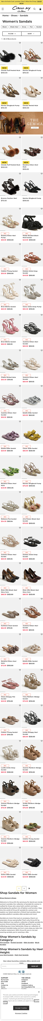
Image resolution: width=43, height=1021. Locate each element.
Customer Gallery (27, 985)
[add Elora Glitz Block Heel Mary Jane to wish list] (20, 563)
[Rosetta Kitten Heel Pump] (10, 220)
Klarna (3, 987)
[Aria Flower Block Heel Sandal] (32, 503)
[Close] (39, 992)
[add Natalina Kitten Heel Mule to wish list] (41, 137)
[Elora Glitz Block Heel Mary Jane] (10, 574)
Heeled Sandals (16, 942)
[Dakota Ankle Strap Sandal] (32, 255)
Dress (24, 27)
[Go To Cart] (40, 9)
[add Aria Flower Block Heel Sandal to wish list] (41, 492)
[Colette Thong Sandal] (10, 255)
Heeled (39, 27)
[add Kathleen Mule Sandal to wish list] (20, 598)
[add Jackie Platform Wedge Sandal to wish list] (41, 776)
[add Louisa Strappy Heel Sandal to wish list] (41, 705)
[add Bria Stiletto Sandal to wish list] (20, 279)
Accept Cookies (21, 1008)
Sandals (24, 989)
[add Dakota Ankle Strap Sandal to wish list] (41, 244)
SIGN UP (35, 966)
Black (4, 27)
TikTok (24, 981)
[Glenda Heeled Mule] (32, 89)
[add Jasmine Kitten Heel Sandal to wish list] (41, 315)
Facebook (25, 983)
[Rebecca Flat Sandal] (10, 503)
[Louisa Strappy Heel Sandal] (32, 716)
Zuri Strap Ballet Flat (28, 987)
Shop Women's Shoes (8, 898)
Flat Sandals (4, 942)
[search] (34, 10)
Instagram (25, 979)
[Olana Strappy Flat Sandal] (10, 681)
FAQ (2, 983)
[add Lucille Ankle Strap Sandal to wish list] (20, 741)
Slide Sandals (29, 942)
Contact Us (4, 985)
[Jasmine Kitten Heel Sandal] (32, 326)
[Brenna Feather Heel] (10, 185)
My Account (5, 979)
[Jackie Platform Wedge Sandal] (32, 788)
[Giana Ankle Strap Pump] (32, 291)
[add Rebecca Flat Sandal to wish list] (20, 492)
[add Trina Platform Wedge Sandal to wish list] (41, 670)
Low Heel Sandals (6, 955)
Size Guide (4, 981)
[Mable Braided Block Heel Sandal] (32, 220)
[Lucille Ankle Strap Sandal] (10, 752)
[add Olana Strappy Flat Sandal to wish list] (20, 670)
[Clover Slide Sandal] (32, 433)
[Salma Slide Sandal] (10, 859)
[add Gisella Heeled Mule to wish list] (20, 350)
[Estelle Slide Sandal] (32, 397)
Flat (31, 27)
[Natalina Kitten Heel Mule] (32, 148)
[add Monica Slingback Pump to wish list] (41, 43)
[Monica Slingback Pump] (32, 54)
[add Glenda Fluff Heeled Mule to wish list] (20, 43)
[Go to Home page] (21, 9)
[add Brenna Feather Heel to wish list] (20, 173)
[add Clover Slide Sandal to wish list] (41, 421)
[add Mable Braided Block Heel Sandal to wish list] (41, 208)
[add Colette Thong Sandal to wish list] (20, 244)
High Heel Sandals (21, 955)
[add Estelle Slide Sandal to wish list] (41, 386)
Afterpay (4, 989)
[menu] (2, 10)
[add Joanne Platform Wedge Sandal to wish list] (41, 741)
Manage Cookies (21, 1013)
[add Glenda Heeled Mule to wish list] (41, 78)
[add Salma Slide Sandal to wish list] (20, 847)
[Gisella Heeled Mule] (10, 361)
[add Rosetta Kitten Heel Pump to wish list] (20, 208)
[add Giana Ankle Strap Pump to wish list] (41, 279)
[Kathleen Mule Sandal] (10, 610)
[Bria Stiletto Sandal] (10, 291)
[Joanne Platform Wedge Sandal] (32, 752)
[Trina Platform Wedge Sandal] (32, 681)
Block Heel (14, 27)
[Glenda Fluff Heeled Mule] (10, 54)
